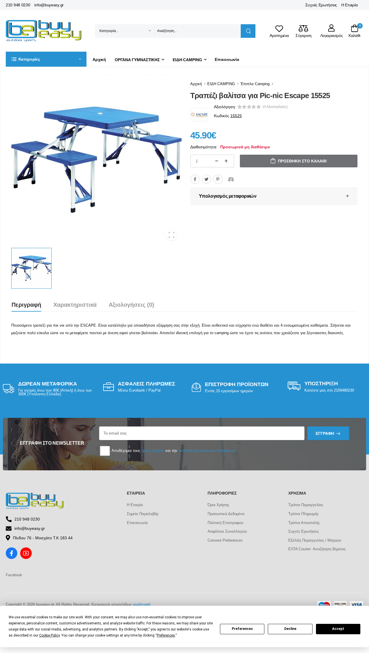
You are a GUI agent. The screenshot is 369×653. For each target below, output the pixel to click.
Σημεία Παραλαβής (143, 514)
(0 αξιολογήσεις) (275, 106)
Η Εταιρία (349, 5)
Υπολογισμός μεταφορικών (228, 196)
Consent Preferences (225, 540)
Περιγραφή (26, 305)
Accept (338, 629)
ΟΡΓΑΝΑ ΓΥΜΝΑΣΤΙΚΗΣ (137, 59)
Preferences (242, 629)
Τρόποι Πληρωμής (303, 514)
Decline (290, 629)
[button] (46, 59)
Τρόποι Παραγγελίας (305, 505)
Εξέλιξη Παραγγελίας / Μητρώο (314, 540)
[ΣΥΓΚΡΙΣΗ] (231, 179)
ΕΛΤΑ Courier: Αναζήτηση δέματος (317, 549)
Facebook (14, 575)
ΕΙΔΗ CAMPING (187, 59)
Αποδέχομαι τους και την (173, 450)
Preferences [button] (166, 635)
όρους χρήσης (152, 450)
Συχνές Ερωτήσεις (321, 5)
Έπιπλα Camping (255, 84)
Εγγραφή (325, 433)
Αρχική (99, 59)
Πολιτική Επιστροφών (226, 523)
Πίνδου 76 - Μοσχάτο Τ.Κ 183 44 (43, 538)
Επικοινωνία (227, 59)
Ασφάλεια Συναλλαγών (227, 531)
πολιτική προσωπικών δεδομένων (206, 450)
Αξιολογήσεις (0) (131, 305)
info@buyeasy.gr (49, 5)
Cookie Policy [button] (49, 635)
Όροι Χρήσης (218, 505)
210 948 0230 (18, 5)
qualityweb (141, 604)
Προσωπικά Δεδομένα (226, 514)
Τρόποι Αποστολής (304, 523)
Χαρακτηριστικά (75, 305)
